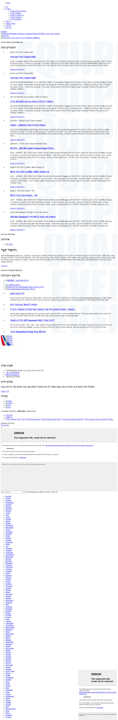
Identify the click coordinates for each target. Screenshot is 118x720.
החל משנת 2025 (17, 293)
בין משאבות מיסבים (17, 15)
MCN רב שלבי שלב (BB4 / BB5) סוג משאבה (29, 171)
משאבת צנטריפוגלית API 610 (72, 419)
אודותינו (8, 25)
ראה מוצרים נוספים (17, 69)
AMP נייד (9, 417)
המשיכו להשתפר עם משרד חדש (23, 304)
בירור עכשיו (5, 391)
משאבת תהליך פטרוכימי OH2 (23, 57)
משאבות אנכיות (15, 17)
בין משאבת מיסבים (102, 419)
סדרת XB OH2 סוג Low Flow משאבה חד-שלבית (31, 101)
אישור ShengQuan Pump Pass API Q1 (28, 331)
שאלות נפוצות (10, 23)
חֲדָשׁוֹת (8, 21)
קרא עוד (4, 266)
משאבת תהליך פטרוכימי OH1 (23, 78)
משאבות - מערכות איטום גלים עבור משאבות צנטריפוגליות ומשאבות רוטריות (42, 309)
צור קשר (9, 28)
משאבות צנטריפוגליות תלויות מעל (28, 419)
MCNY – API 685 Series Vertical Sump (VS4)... (32, 148)
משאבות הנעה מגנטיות (18, 11)
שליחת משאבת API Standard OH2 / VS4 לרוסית (32, 320)
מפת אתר (9, 415)
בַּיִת (7, 7)
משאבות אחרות (15, 19)
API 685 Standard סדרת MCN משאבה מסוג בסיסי (32, 216)
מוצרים (8, 9)
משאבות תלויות (15, 13)
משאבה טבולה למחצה (49, 419)
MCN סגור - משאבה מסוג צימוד (23, 195)
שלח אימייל (5, 425)
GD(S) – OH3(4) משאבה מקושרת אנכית (28, 125)
